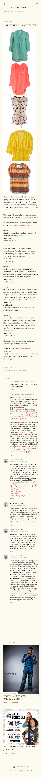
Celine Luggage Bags (17, 496)
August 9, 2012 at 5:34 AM (19, 531)
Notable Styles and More (16, 7)
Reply (12, 389)
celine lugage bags (31, 508)
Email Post (12, 367)
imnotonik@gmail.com (21, 225)
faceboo (6, 351)
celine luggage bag (26, 415)
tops (25, 370)
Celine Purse (14, 490)
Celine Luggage (15, 492)
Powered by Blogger (22, 766)
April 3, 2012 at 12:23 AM (27, 381)
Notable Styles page (25, 349)
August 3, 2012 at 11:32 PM (19, 505)
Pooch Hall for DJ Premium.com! (14, 697)
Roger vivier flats (16, 460)
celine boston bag (19, 536)
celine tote (26, 411)
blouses (10, 370)
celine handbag (30, 413)
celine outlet (21, 399)
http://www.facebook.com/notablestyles (17, 354)
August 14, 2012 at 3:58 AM (19, 557)
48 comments (13, 702)
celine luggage (31, 448)
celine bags (21, 407)
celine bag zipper (20, 419)
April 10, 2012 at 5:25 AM (27, 394)
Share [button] (5, 367)
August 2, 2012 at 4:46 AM (19, 461)
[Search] (37, 3)
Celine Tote (14, 494)
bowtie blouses (19, 370)
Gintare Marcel (27, 771)
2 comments (13, 753)
